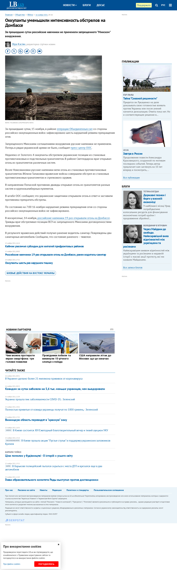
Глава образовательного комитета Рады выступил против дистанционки (51, 480)
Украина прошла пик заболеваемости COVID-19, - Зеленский (40, 399)
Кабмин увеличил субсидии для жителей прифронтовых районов (44, 246)
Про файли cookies (11, 564)
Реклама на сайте (26, 490)
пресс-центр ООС (81, 148)
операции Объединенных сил (75, 129)
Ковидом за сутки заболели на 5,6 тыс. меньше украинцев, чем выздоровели (55, 389)
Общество (20, 14)
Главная (9, 14)
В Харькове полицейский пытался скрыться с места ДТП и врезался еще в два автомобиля (53, 467)
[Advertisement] (60, 302)
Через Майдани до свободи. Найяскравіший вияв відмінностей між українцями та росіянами (146, 237)
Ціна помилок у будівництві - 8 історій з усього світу (39, 456)
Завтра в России (132, 153)
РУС (163, 5)
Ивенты (43, 490)
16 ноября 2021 (42, 15)
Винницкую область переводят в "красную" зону (36, 420)
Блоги (87, 5)
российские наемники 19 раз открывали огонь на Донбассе (73, 218)
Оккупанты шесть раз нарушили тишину (29, 263)
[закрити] (58, 544)
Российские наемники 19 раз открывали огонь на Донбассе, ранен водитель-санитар (55, 254)
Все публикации (131, 177)
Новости (69, 5)
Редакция (57, 490)
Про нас (9, 490)
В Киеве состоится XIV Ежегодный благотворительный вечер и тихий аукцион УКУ (57, 430)
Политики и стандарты (78, 490)
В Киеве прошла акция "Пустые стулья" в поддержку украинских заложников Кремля (57, 442)
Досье (101, 5)
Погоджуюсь (46, 564)
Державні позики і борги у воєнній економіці (154, 198)
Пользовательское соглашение (109, 490)
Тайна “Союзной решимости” (140, 98)
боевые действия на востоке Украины (30, 273)
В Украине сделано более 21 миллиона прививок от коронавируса (44, 378)
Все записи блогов (132, 267)
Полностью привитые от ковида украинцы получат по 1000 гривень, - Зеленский (51, 409)
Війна (30, 14)
